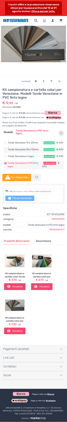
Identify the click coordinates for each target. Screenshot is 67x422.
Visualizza (17, 286)
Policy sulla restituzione (40, 191)
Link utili (8, 357)
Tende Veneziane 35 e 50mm (23, 149)
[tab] (17, 241)
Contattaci (9, 366)
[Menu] (44, 21)
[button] (33, 133)
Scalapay (51, 400)
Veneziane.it (57, 229)
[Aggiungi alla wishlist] (36, 177)
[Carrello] (61, 21)
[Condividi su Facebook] (44, 80)
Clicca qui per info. (43, 11)
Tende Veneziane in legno (21, 156)
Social (7, 375)
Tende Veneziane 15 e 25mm (23, 142)
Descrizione (43, 241)
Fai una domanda (22, 198)
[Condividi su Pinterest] (51, 80)
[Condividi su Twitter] (36, 80)
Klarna (52, 112)
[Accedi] (52, 21)
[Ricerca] (36, 21)
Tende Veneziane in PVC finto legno (23, 165)
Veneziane (58, 218)
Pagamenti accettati (16, 349)
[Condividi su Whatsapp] (59, 80)
